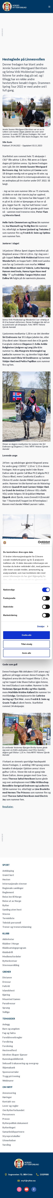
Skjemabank (8, 1067)
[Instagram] (19, 1189)
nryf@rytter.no (28, 1180)
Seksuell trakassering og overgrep (20, 1063)
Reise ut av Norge (11, 901)
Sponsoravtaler (10, 1071)
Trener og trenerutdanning (16, 926)
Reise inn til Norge (11, 896)
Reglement (8, 892)
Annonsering (9, 1092)
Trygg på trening (11, 1076)
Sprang (6, 1007)
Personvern (8, 1114)
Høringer (7, 1097)
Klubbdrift (7, 952)
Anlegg (6, 1024)
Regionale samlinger (13, 888)
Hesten (6, 879)
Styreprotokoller (11, 1136)
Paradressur (8, 1003)
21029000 (44, 1174)
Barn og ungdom (11, 1028)
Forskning (7, 1046)
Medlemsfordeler (11, 956)
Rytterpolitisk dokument (15, 1123)
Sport (6, 865)
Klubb (5, 933)
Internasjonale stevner (14, 883)
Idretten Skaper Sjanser (14, 1054)
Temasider (8, 1018)
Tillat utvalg (26, 644)
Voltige (6, 1012)
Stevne (6, 914)
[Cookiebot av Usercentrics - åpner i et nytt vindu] (38, 542)
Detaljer (41, 626)
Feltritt (6, 986)
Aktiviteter (8, 939)
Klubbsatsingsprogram (14, 947)
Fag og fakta (8, 1033)
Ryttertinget (8, 1127)
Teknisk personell (11, 922)
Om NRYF (7, 1087)
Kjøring (6, 994)
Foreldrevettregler (12, 1037)
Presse (6, 1118)
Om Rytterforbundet (13, 1110)
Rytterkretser (9, 960)
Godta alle (26, 635)
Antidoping (8, 870)
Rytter (5, 905)
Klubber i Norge (10, 943)
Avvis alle (26, 653)
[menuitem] (21, 865)
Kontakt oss (8, 1101)
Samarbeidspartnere (13, 1131)
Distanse (7, 977)
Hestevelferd (9, 1050)
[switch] (46, 598)
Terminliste (8, 918)
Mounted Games (11, 999)
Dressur (6, 981)
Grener (6, 972)
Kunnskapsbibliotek (12, 1058)
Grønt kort (8, 875)
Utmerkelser (9, 1140)
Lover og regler (10, 1105)
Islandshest (8, 990)
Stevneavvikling (10, 965)
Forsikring (7, 1041)
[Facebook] (33, 1189)
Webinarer (8, 1080)
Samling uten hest (12, 909)
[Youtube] (26, 1189)
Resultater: (7, 806)
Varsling (6, 1144)
